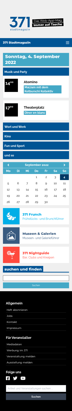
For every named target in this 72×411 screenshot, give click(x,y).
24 (55, 195)
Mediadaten (14, 344)
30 (46, 202)
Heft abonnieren (17, 310)
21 (27, 195)
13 (18, 189)
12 (8, 189)
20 (18, 195)
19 (8, 195)
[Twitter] (15, 378)
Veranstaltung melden (21, 356)
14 (27, 189)
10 (55, 183)
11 (64, 183)
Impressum (14, 328)
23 (46, 195)
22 (36, 195)
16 (46, 189)
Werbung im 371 (17, 350)
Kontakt (12, 322)
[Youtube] (22, 378)
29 (36, 202)
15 (36, 189)
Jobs (10, 316)
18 (64, 189)
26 (8, 202)
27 (18, 202)
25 (64, 195)
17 (55, 189)
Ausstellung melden (19, 362)
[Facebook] (8, 378)
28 (27, 202)
